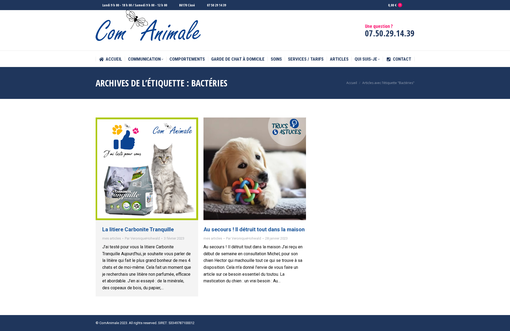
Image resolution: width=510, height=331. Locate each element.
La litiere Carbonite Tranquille (138, 229)
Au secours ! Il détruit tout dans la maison (254, 229)
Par (142, 238)
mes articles (111, 238)
